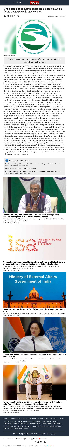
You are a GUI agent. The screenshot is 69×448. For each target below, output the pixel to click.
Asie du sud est (37, 426)
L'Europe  (46, 418)
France (61, 418)
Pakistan (54, 421)
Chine (39, 423)
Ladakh (52, 426)
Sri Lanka (33, 423)
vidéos (26, 428)
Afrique (20, 421)
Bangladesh (7, 423)
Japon (44, 423)
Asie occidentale (36, 421)
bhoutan (15, 423)
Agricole (59, 426)
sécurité (11, 428)
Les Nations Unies (18, 426)
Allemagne (7, 421)
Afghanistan (47, 421)
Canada (23, 418)
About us (25, 445)
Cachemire (46, 426)
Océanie (49, 423)
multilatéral (8, 426)
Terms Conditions (40, 445)
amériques (16, 418)
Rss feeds (6, 439)
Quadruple (28, 426)
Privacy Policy (31, 445)
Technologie (19, 428)
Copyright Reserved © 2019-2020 (12, 445)
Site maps (18, 439)
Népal (27, 423)
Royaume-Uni (54, 418)
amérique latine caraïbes (34, 418)
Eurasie (14, 421)
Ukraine (9, 418)
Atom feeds (12, 439)
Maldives (22, 423)
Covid (5, 428)
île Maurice (26, 421)
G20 (5, 418)
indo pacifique (57, 423)
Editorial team (49, 445)
